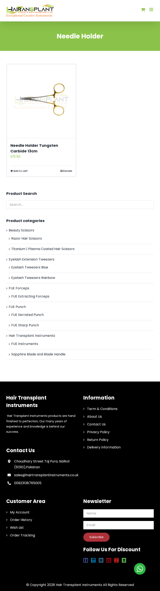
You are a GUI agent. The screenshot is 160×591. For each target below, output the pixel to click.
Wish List (17, 527)
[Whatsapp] (124, 560)
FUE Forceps (19, 288)
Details (67, 171)
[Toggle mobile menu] (151, 9)
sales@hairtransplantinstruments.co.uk (45, 475)
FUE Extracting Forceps (30, 296)
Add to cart (20, 171)
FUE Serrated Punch (27, 314)
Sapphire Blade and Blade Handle (38, 354)
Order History (21, 519)
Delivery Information (104, 447)
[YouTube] (116, 560)
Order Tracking (22, 535)
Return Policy (98, 439)
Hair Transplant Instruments (32, 335)
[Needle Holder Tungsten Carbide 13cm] (41, 101)
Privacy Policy (98, 432)
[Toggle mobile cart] (143, 9)
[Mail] (131, 560)
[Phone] (139, 560)
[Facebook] (85, 560)
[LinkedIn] (93, 560)
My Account (20, 512)
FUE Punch (17, 306)
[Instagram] (101, 560)
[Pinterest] (108, 560)
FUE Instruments (24, 343)
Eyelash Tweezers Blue (29, 267)
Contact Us (96, 424)
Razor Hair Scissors (26, 238)
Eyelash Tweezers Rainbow (33, 277)
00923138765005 (27, 483)
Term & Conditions (102, 408)
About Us (94, 416)
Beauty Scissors (21, 230)
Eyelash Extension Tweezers (31, 259)
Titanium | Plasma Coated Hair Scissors (43, 248)
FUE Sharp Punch (25, 325)
